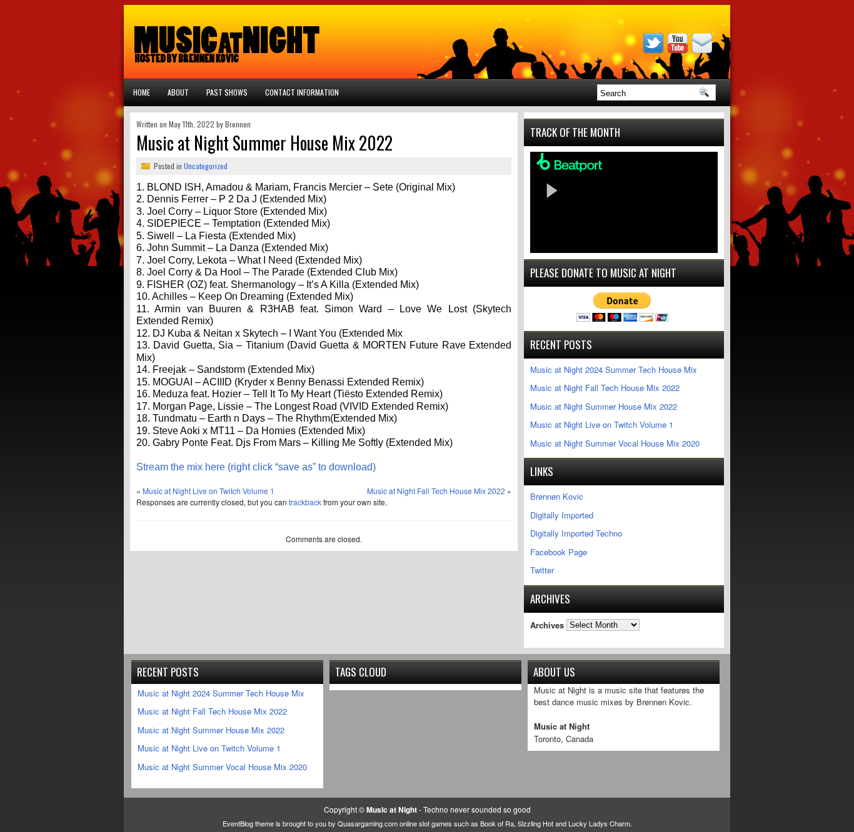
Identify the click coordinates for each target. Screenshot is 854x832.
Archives (547, 624)
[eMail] (703, 49)
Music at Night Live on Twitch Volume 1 (208, 490)
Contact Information (302, 92)
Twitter (542, 570)
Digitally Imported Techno (576, 533)
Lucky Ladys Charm (599, 823)
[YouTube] (679, 49)
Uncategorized (206, 166)
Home (141, 92)
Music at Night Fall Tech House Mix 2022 (436, 490)
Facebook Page (558, 552)
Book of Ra (497, 823)
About (178, 92)
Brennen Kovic (556, 496)
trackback (305, 502)
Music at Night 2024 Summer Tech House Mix (613, 369)
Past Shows (227, 92)
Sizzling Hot (535, 823)
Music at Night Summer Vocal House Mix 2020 (615, 443)
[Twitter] (654, 49)
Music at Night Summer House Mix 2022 (603, 406)
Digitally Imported (561, 515)
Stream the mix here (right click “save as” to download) (256, 467)
